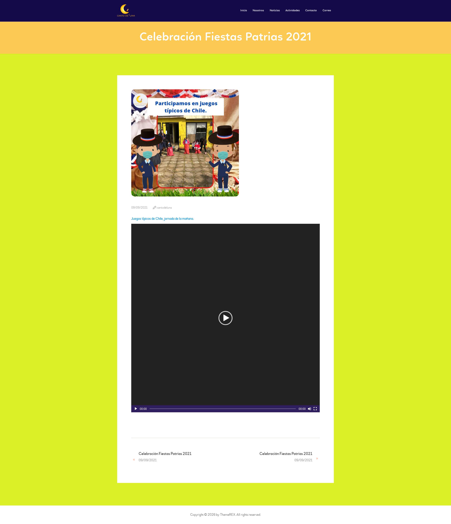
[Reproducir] (136, 408)
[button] (225, 318)
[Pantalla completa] (315, 408)
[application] (225, 318)
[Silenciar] (309, 408)
